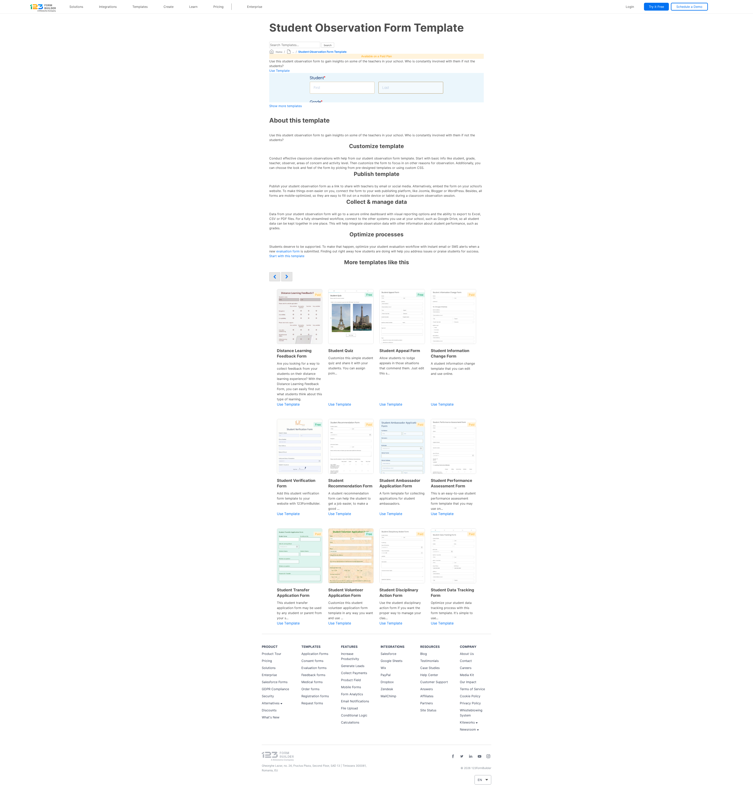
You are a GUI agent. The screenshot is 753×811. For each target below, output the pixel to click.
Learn (193, 7)
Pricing (218, 7)
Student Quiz (340, 350)
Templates (140, 7)
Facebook (453, 756)
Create (169, 7)
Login (630, 7)
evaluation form (288, 251)
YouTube (479, 756)
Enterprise (254, 7)
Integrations (108, 7)
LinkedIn (471, 756)
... (293, 51)
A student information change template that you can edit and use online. (453, 368)
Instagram (488, 756)
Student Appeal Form (399, 350)
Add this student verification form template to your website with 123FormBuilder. (298, 498)
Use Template (279, 71)
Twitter (462, 756)
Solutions (76, 7)
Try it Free (656, 7)
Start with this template (286, 256)
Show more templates (285, 106)
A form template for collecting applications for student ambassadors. (402, 498)
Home (279, 51)
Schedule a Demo (689, 7)
